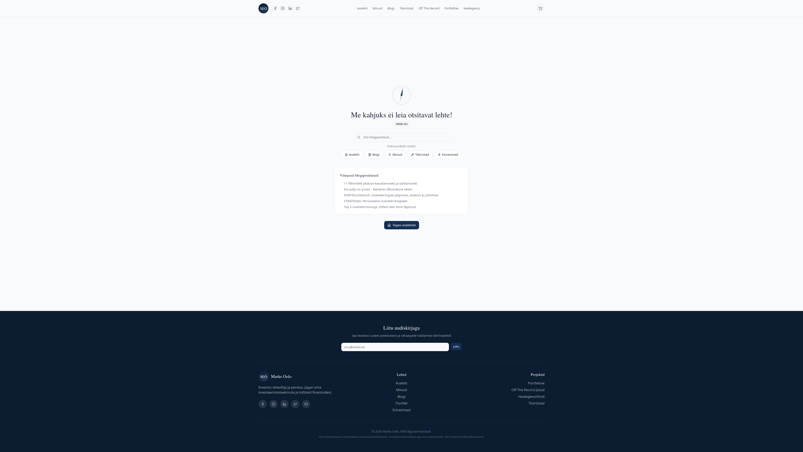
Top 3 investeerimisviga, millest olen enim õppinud (380, 207)
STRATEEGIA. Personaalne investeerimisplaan (376, 201)
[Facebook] (275, 8)
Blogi (391, 8)
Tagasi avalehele (404, 225)
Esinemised (450, 155)
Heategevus (472, 8)
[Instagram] (282, 8)
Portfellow (452, 8)
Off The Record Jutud (528, 390)
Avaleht (362, 8)
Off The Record (429, 8)
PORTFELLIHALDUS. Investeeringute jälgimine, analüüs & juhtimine (391, 195)
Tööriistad (406, 8)
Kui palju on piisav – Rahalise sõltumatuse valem (378, 189)
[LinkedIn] (290, 8)
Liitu (456, 346)
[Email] (306, 404)
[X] (297, 8)
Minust (377, 8)
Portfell (401, 403)
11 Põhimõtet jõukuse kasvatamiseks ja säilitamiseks (380, 183)
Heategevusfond (531, 396)
